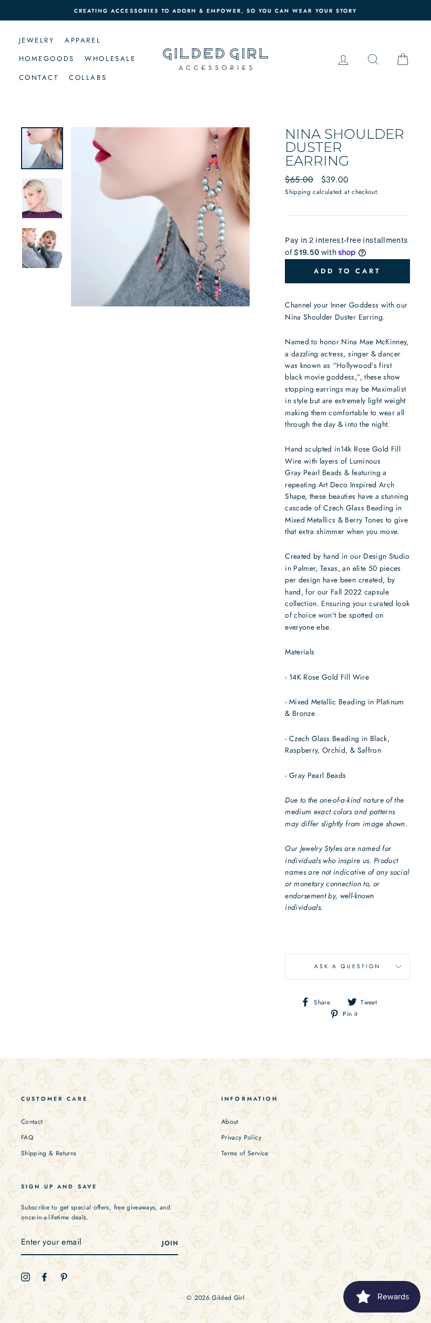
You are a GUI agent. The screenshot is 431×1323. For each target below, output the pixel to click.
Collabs (88, 78)
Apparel (83, 40)
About (230, 1121)
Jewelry (37, 40)
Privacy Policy (241, 1137)
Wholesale (110, 59)
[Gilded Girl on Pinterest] (63, 1276)
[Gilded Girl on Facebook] (44, 1276)
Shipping (298, 191)
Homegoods (47, 59)
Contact (39, 78)
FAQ (27, 1137)
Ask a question (347, 966)
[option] (215, 10)
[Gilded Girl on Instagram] (25, 1276)
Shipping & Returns (48, 1152)
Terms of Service (245, 1152)
